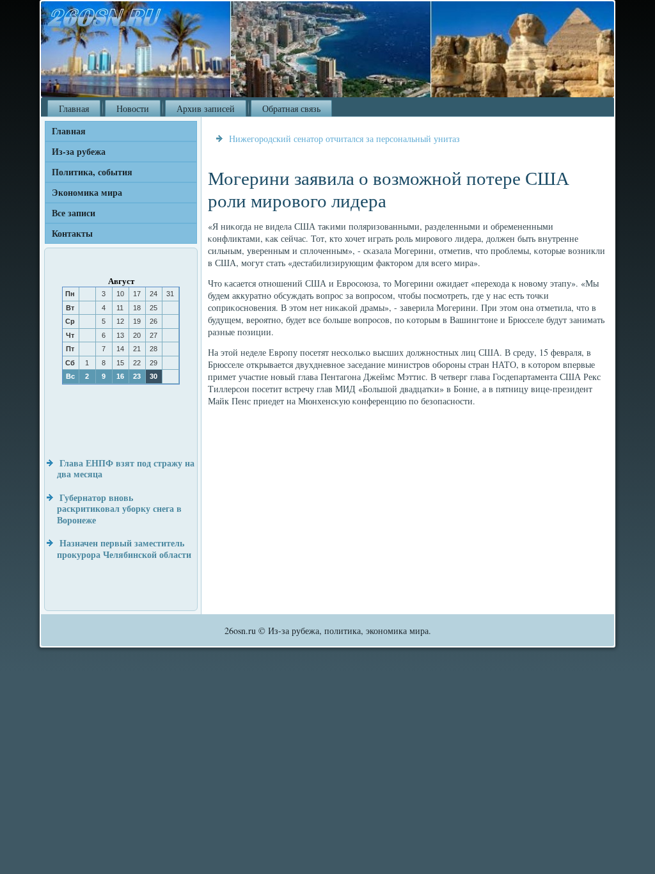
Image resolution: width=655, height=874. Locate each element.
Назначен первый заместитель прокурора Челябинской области (124, 548)
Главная (74, 108)
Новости (132, 108)
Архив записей (206, 108)
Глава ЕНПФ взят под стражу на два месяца (125, 468)
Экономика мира (87, 192)
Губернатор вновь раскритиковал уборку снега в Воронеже (119, 509)
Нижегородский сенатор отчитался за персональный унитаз (344, 138)
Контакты (72, 233)
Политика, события (92, 172)
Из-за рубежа (79, 151)
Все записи (73, 212)
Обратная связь (291, 108)
